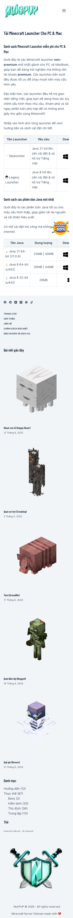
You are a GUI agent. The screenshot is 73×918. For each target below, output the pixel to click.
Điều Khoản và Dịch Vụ (17, 333)
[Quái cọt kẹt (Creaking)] (36, 472)
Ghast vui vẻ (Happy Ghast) (17, 427)
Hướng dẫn (12, 788)
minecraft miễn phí (12, 831)
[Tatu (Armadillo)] (36, 555)
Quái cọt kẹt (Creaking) (15, 511)
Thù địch (14, 808)
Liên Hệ (8, 323)
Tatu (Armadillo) (11, 595)
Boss (11, 798)
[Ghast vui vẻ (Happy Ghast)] (36, 388)
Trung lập (14, 813)
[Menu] (64, 10)
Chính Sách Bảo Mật (16, 328)
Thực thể (10, 793)
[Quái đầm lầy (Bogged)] (36, 639)
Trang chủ (10, 313)
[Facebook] (5, 302)
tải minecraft (27, 831)
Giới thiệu (9, 318)
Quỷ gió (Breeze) (12, 762)
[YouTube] (15, 302)
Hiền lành (15, 803)
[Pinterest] (10, 302)
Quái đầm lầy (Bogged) (15, 678)
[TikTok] (31, 302)
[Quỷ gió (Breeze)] (36, 723)
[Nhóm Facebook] (26, 302)
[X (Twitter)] (21, 302)
